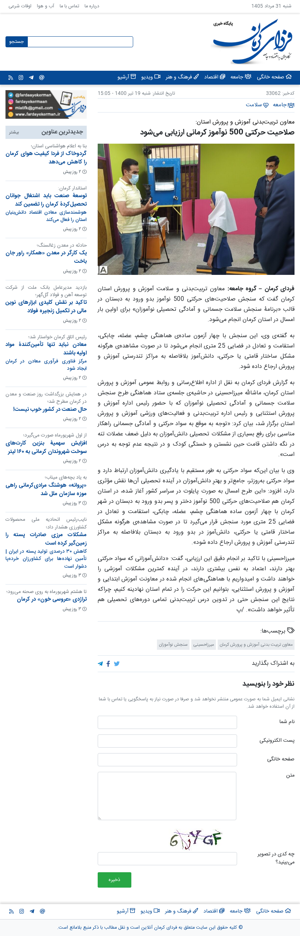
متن (290, 776)
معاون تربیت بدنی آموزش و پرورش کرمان (256, 644)
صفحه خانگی (281, 760)
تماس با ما (69, 6)
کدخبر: (288, 93)
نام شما (287, 722)
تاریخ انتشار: (163, 93)
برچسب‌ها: (273, 631)
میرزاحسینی (203, 644)
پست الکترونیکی (277, 741)
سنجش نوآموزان (173, 644)
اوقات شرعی (19, 6)
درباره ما (92, 6)
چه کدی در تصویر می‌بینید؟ (276, 858)
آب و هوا (45, 6)
